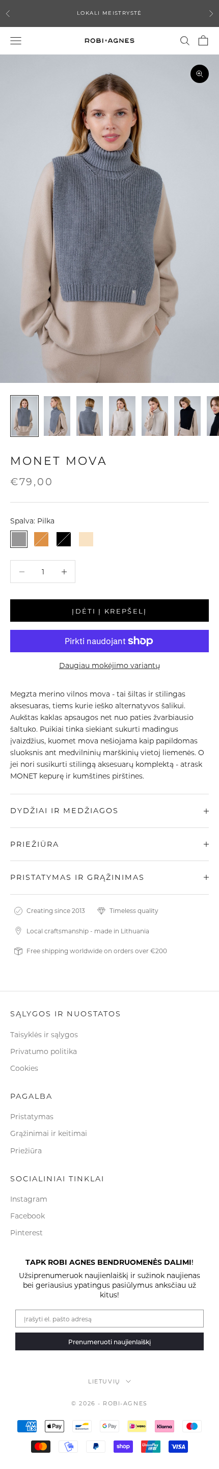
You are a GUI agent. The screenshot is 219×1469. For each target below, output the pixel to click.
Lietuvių (104, 1381)
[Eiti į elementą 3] (89, 416)
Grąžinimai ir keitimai (48, 1133)
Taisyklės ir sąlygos (44, 1034)
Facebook (27, 1216)
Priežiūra (26, 1150)
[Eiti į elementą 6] (187, 416)
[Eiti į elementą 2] (57, 416)
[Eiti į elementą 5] (155, 416)
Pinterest (26, 1232)
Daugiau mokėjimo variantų (109, 665)
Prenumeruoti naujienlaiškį (109, 1342)
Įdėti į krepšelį (109, 610)
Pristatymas (31, 1116)
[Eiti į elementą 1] (24, 416)
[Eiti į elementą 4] (122, 416)
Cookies (24, 1068)
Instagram (28, 1199)
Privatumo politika (43, 1051)
